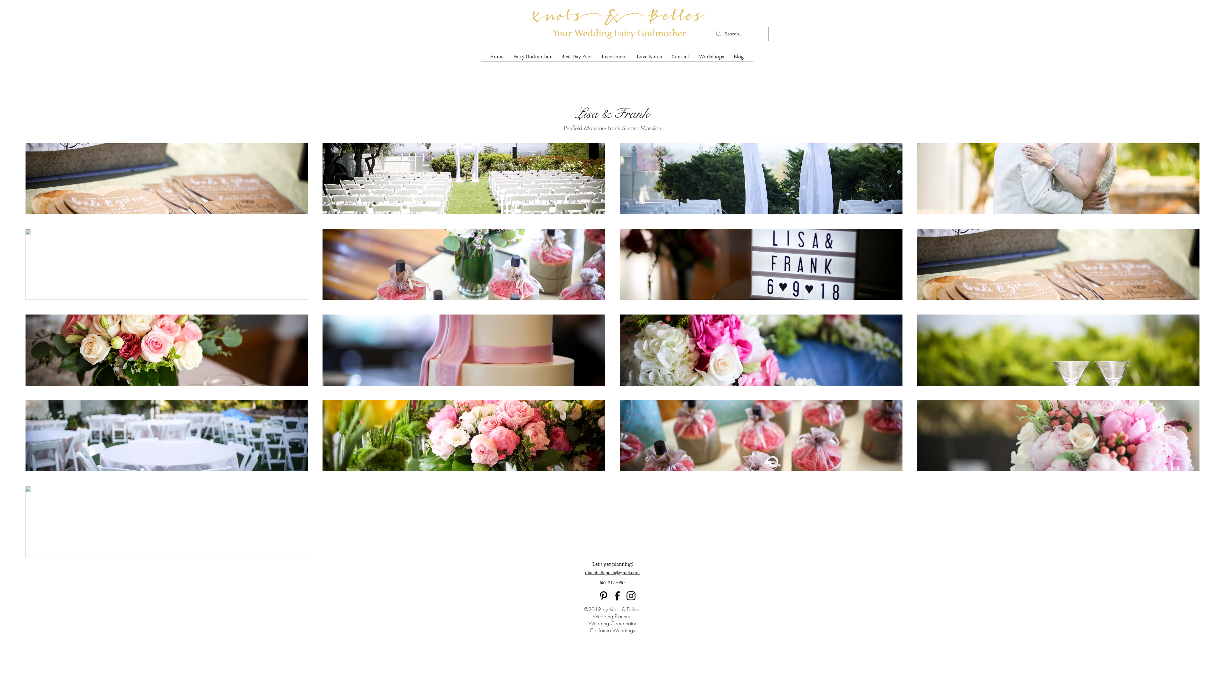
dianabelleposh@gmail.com (612, 573)
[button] (167, 178)
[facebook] (617, 596)
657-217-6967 (612, 583)
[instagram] (631, 596)
